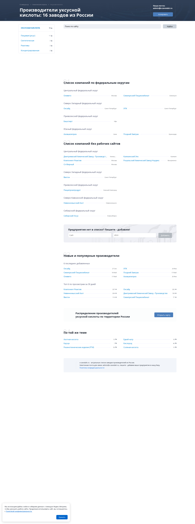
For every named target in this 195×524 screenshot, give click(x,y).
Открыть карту (163, 315)
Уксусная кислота (30, 28)
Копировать (163, 14)
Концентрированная (30, 50)
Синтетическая (27, 40)
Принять (62, 517)
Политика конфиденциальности (92, 368)
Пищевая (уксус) (28, 35)
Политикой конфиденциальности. (19, 511)
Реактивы (25, 45)
